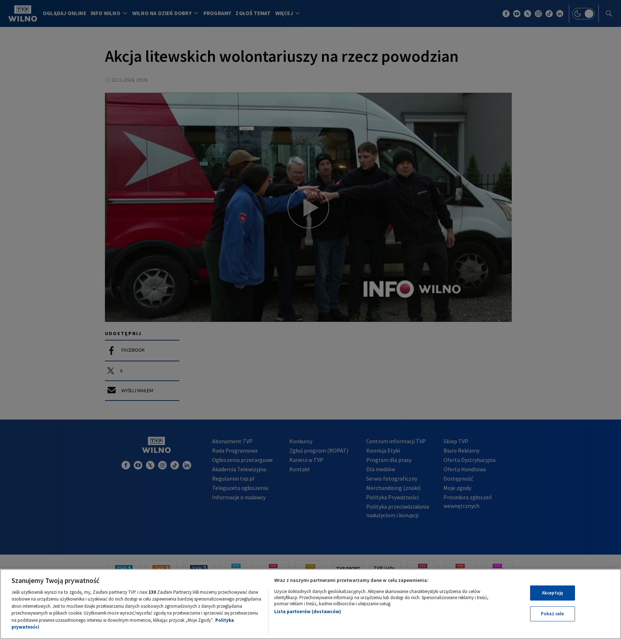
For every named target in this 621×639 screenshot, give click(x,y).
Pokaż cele (552, 614)
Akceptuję (552, 593)
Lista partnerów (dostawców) (307, 611)
